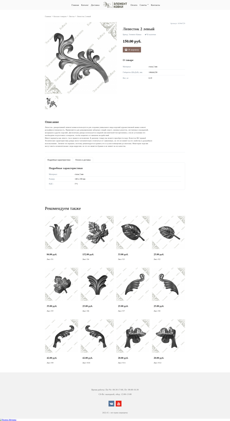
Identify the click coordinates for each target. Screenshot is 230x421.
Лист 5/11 (122, 362)
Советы (143, 4)
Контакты (155, 4)
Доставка (95, 4)
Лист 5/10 (86, 362)
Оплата (134, 4)
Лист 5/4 (85, 259)
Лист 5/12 (157, 362)
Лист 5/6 (85, 311)
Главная (75, 4)
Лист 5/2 (157, 259)
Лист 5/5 (50, 311)
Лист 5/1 (50, 259)
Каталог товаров (60, 16)
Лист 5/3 (121, 259)
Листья (72, 16)
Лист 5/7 (121, 311)
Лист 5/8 (157, 311)
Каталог (85, 4)
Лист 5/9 (50, 362)
